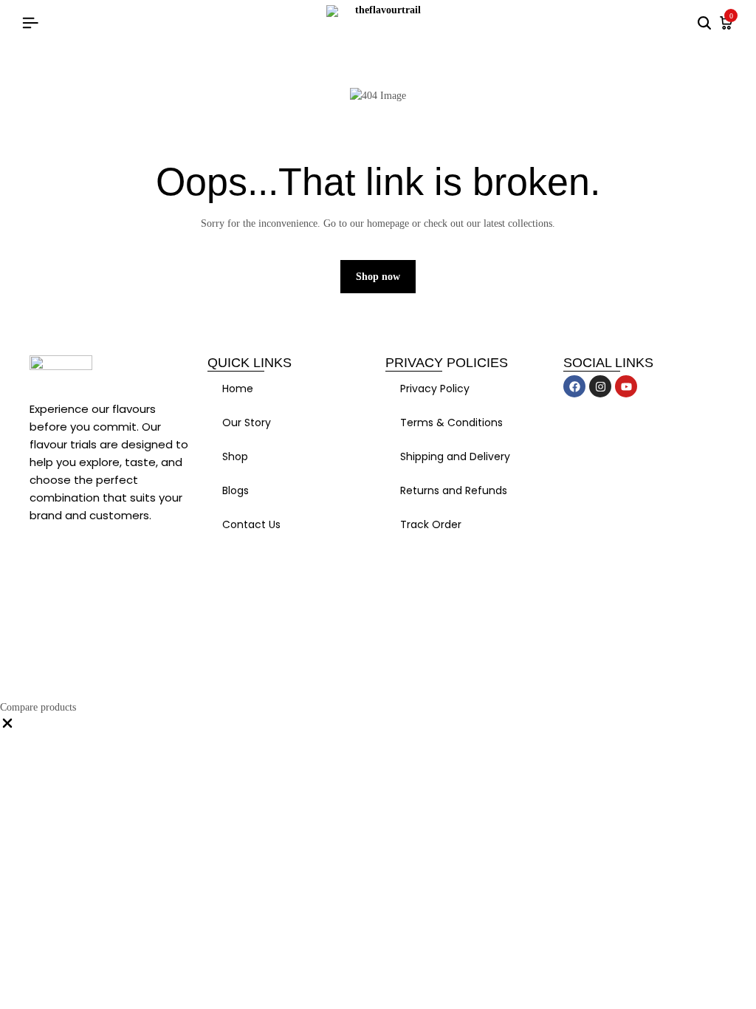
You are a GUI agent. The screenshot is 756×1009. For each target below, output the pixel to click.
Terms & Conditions (451, 422)
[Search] (704, 23)
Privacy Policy (435, 388)
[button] (7, 727)
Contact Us (251, 524)
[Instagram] (600, 386)
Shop (235, 456)
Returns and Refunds (453, 490)
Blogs (235, 490)
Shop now (378, 276)
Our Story (246, 422)
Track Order (430, 524)
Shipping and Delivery (455, 456)
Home (237, 388)
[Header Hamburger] (30, 23)
